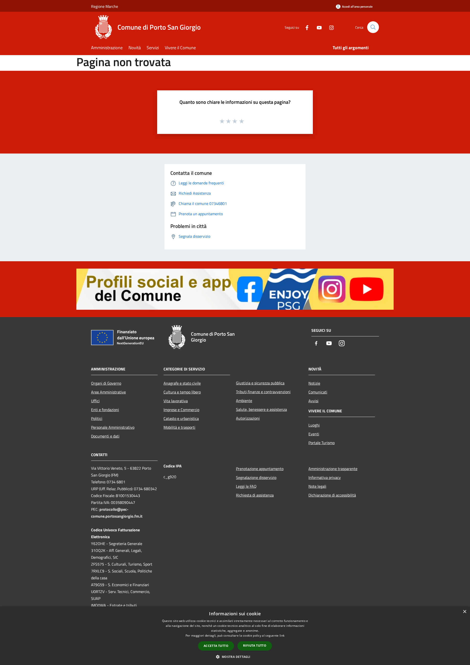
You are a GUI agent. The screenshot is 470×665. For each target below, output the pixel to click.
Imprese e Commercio (181, 410)
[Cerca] (373, 27)
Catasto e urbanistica (181, 418)
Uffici (95, 401)
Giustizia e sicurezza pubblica (260, 383)
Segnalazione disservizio (256, 477)
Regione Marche (104, 6)
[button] (235, 656)
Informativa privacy (324, 477)
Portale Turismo (321, 443)
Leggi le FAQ (246, 486)
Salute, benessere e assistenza (261, 409)
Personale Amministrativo (112, 427)
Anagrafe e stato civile (182, 383)
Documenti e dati (105, 436)
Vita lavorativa (176, 401)
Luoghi (314, 425)
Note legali (317, 486)
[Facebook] (305, 27)
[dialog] (235, 635)
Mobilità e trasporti (179, 427)
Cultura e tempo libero (182, 392)
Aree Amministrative (108, 392)
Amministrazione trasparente (332, 469)
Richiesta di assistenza (255, 495)
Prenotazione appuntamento (259, 469)
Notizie (314, 383)
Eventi (313, 434)
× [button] (464, 612)
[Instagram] (329, 27)
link (282, 635)
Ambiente (244, 401)
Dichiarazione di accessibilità (332, 495)
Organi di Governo (106, 383)
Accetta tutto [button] (216, 646)
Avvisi (313, 401)
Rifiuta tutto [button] (254, 645)
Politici (96, 418)
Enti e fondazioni (105, 410)
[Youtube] (317, 27)
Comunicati (317, 392)
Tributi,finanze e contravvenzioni (263, 392)
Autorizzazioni (248, 418)
